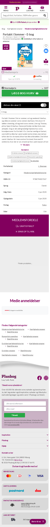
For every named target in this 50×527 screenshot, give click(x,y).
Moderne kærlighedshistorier (36, 29)
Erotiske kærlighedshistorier (13, 343)
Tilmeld (15, 415)
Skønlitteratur (12, 332)
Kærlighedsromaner (15, 29)
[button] (46, 60)
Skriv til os (18, 460)
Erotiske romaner (8, 351)
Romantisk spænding (10, 336)
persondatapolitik (14, 425)
